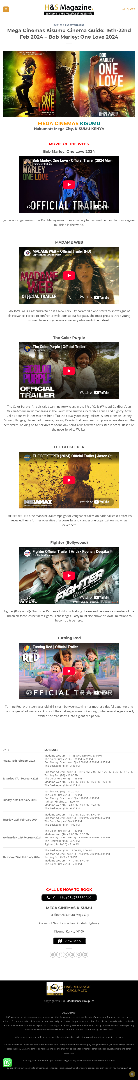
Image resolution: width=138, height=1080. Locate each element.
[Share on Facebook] (59, 955)
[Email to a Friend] (72, 955)
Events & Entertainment (69, 25)
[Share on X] (66, 955)
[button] (6, 9)
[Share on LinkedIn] (85, 955)
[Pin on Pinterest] (79, 955)
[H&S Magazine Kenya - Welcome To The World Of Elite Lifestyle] (69, 9)
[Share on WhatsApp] (53, 955)
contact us (126, 1068)
